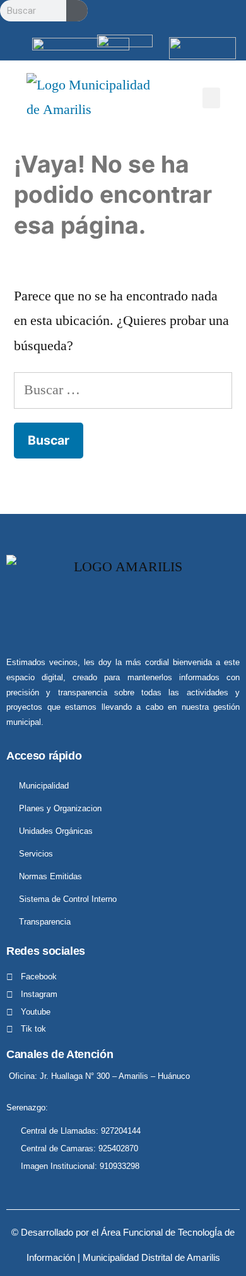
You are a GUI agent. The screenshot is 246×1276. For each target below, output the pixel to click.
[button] (211, 98)
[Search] (77, 10)
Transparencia (45, 921)
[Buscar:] (123, 390)
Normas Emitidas (50, 876)
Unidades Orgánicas (56, 831)
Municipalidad (44, 785)
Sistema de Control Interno (68, 899)
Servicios (36, 853)
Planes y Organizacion (60, 808)
